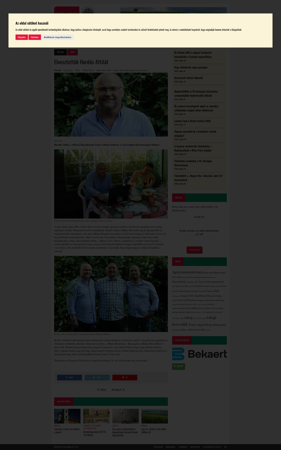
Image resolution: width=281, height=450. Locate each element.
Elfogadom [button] (22, 37)
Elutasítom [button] (35, 37)
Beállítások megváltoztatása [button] (57, 37)
